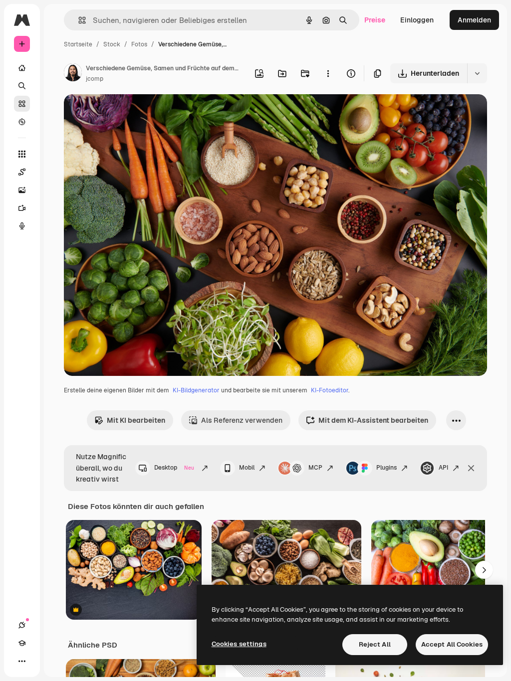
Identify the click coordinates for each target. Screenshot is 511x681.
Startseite (78, 44)
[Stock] (22, 104)
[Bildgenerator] (22, 190)
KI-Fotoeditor (329, 390)
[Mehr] (22, 661)
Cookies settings (239, 644)
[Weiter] (484, 570)
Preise (374, 19)
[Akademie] (22, 643)
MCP (315, 468)
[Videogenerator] (22, 208)
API (443, 468)
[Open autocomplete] (78, 20)
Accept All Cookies (452, 644)
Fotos (139, 44)
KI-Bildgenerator (196, 390)
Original (128, 113)
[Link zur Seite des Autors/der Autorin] (73, 73)
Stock (111, 44)
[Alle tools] (22, 154)
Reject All (375, 644)
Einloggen (417, 19)
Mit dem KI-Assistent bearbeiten (373, 420)
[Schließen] (471, 468)
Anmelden (474, 19)
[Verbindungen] (22, 625)
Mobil (247, 468)
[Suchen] (22, 86)
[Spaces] (22, 172)
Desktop (174, 468)
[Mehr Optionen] (328, 73)
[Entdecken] (22, 122)
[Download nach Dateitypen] (477, 73)
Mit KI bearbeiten (136, 420)
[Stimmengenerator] (22, 226)
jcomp (94, 79)
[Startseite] (22, 68)
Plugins (386, 468)
